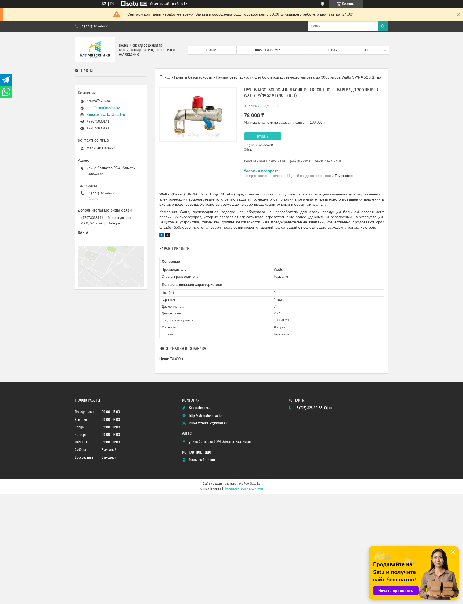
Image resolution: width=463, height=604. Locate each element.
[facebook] (161, 236)
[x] (167, 236)
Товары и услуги (268, 50)
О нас (332, 50)
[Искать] (383, 26)
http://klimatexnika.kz (103, 108)
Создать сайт (160, 4)
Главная (212, 50)
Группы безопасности (193, 77)
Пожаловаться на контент (243, 488)
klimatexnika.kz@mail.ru (106, 115)
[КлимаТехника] (95, 50)
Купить (262, 137)
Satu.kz (255, 484)
